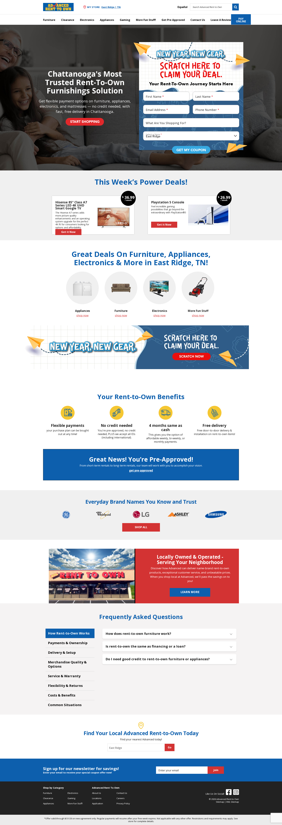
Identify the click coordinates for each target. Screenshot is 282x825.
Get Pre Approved (173, 20)
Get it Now (68, 232)
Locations (97, 798)
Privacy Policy (123, 803)
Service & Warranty (64, 676)
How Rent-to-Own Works (69, 633)
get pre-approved (141, 470)
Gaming (125, 20)
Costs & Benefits (61, 695)
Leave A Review (221, 20)
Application (97, 803)
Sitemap (220, 801)
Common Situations (65, 705)
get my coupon (191, 150)
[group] (82, 294)
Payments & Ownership (67, 643)
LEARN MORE (189, 592)
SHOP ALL (141, 527)
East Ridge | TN (111, 7)
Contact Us (197, 20)
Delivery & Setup (62, 652)
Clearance (67, 20)
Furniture (49, 20)
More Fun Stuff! (146, 20)
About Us (96, 793)
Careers (121, 798)
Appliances (107, 20)
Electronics (87, 20)
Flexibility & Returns (65, 685)
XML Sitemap (232, 801)
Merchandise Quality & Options (67, 664)
